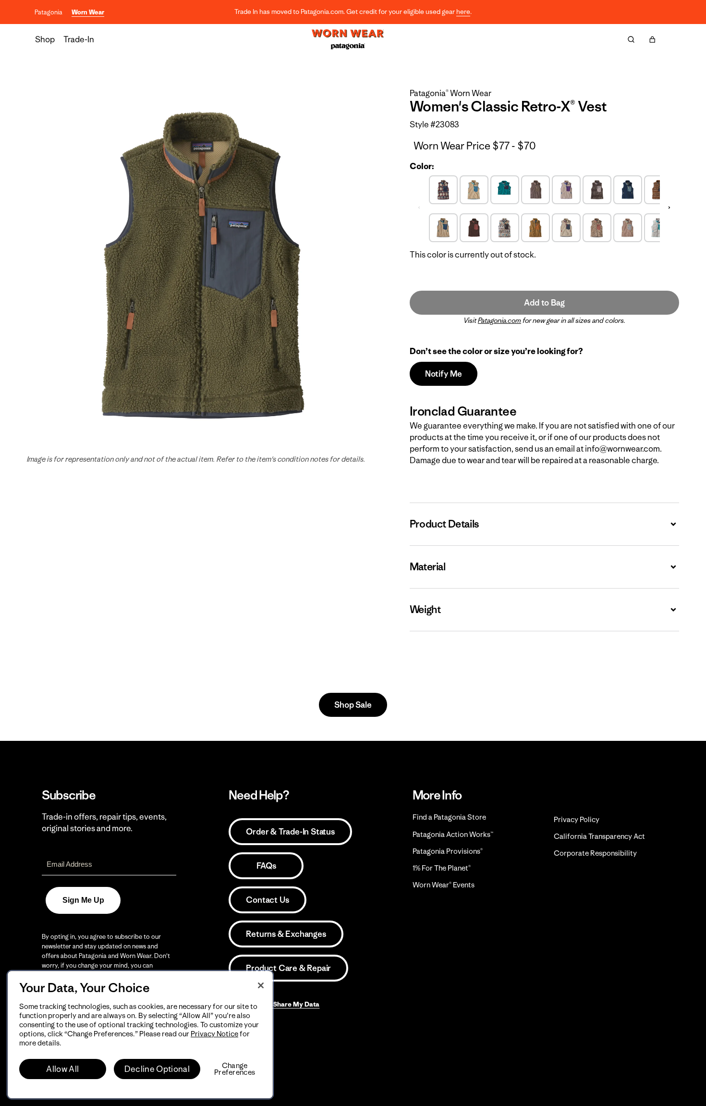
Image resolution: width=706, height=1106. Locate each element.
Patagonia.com (499, 320)
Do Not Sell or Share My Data (274, 1004)
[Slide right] (669, 207)
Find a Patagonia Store (449, 817)
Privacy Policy (576, 819)
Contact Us (267, 900)
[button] (652, 39)
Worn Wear (88, 12)
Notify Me (443, 374)
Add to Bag (544, 302)
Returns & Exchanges (286, 934)
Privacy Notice (214, 1033)
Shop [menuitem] (45, 39)
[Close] (260, 985)
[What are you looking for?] (631, 39)
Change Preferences (234, 1069)
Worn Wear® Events (444, 884)
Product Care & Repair (288, 968)
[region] (140, 1034)
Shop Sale (352, 705)
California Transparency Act (599, 836)
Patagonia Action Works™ (453, 834)
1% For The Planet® (442, 868)
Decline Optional (157, 1069)
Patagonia (48, 12)
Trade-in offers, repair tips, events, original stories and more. (104, 822)
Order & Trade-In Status (290, 831)
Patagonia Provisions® (448, 851)
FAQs (266, 865)
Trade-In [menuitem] (78, 39)
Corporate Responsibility (595, 853)
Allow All (62, 1069)
